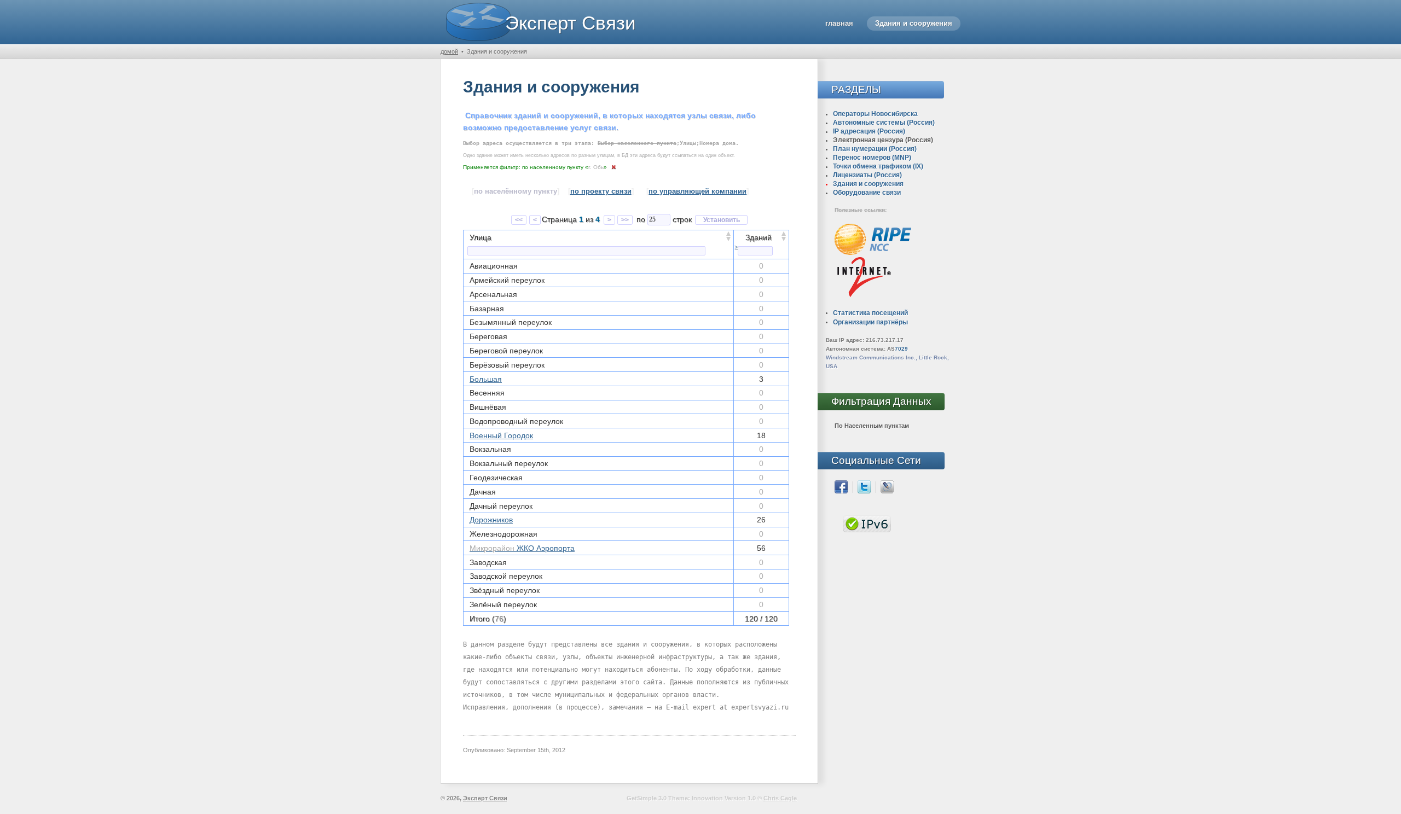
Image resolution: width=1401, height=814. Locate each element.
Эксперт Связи (570, 22)
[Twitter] (864, 486)
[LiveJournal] (887, 486)
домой (449, 51)
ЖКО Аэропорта (522, 548)
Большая (486, 379)
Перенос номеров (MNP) (872, 157)
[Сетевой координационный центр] (873, 239)
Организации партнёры (870, 322)
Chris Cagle (780, 798)
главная (839, 23)
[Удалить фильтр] (613, 166)
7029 (901, 349)
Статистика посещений (870, 313)
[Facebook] (841, 486)
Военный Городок (501, 435)
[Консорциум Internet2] (864, 277)
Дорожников (491, 519)
